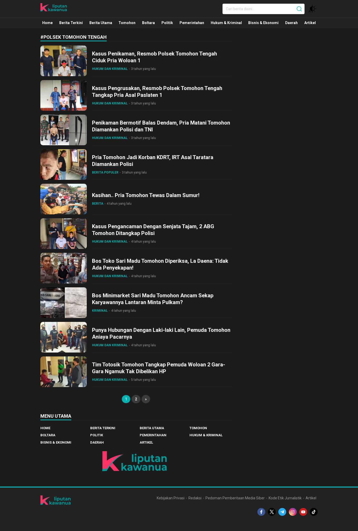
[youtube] (303, 512)
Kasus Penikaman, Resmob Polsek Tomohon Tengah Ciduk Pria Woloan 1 (154, 57)
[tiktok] (314, 512)
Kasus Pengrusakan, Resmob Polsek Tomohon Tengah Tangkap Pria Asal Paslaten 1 (157, 91)
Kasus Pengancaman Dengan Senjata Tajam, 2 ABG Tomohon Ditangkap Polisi (153, 229)
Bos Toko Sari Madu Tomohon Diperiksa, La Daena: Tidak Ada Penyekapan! (160, 264)
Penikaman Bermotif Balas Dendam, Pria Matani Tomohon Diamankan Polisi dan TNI (161, 126)
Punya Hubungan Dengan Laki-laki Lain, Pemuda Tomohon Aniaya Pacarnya (161, 333)
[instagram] (293, 512)
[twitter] (272, 512)
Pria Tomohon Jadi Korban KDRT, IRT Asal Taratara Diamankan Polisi (152, 160)
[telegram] (282, 512)
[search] (299, 9)
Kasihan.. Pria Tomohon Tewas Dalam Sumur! (145, 195)
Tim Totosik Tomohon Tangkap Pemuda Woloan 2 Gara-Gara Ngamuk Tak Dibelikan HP (158, 368)
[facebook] (261, 512)
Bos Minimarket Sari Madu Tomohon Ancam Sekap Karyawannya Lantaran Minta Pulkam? (152, 298)
